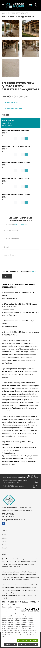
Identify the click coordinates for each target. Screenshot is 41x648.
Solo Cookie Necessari (28, 644)
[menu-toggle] (3, 5)
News (4, 545)
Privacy (34, 271)
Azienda (5, 538)
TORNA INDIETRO (11, 102)
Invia (7, 276)
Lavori (4, 541)
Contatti (4, 548)
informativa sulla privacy (19, 634)
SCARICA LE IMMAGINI (13, 108)
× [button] (38, 602)
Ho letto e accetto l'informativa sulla (20, 271)
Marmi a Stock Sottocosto (15, 13)
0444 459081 (8, 517)
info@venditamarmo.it (13, 519)
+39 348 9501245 (20, 224)
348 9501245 (8, 514)
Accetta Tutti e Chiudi (27, 640)
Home (4, 535)
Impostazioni (10, 644)
